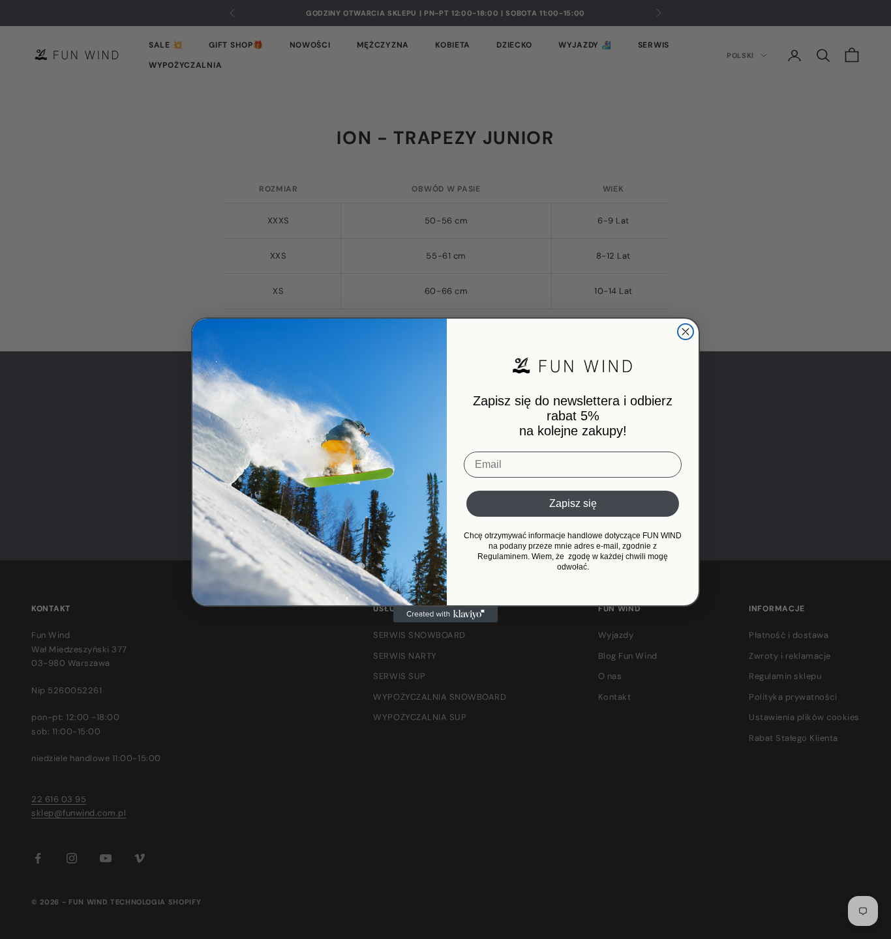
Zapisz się (573, 503)
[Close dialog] (685, 331)
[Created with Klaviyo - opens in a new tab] (445, 614)
